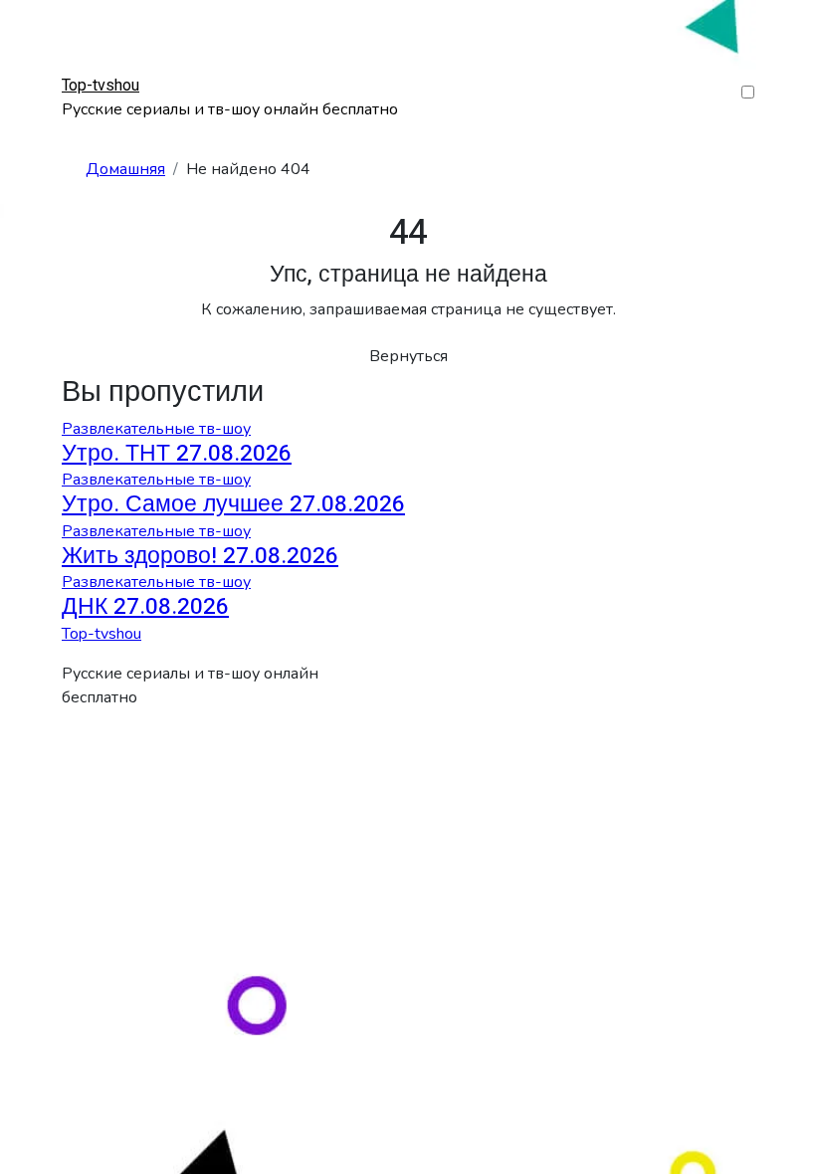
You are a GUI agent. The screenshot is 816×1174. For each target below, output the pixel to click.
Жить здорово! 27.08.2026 (200, 556)
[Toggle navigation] (75, 67)
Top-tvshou (100, 86)
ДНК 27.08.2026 (145, 607)
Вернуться (408, 356)
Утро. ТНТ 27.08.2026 (177, 454)
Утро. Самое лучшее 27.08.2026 (233, 504)
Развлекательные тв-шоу (156, 429)
